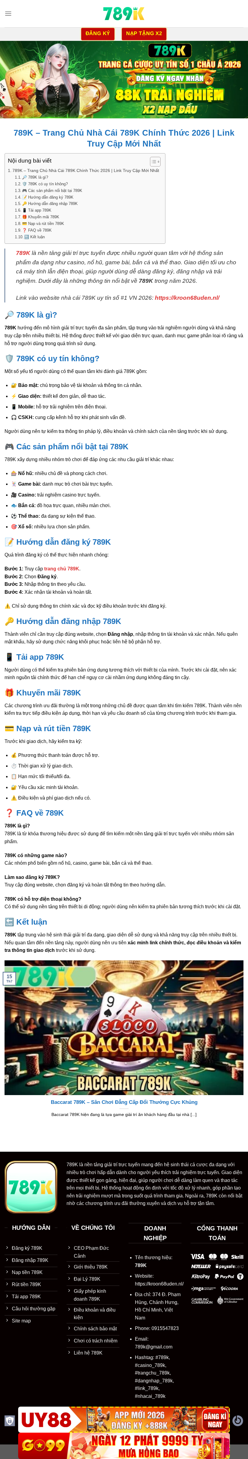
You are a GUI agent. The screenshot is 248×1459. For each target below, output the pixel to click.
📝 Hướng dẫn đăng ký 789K (47, 197)
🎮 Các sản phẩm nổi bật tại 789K (52, 190)
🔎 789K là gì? (35, 177)
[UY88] (124, 1420)
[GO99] (124, 1446)
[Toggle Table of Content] (152, 162)
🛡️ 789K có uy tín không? (45, 184)
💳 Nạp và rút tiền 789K (43, 223)
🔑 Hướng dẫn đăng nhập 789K (50, 203)
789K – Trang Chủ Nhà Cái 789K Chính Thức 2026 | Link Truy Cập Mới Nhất (85, 170)
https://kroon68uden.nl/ (159, 1283)
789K (72, 1164)
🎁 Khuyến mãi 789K (40, 217)
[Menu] (8, 13)
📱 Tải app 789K (36, 210)
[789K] (124, 13)
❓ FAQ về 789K (37, 230)
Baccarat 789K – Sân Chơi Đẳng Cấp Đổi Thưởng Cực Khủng (124, 1102)
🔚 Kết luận (34, 237)
